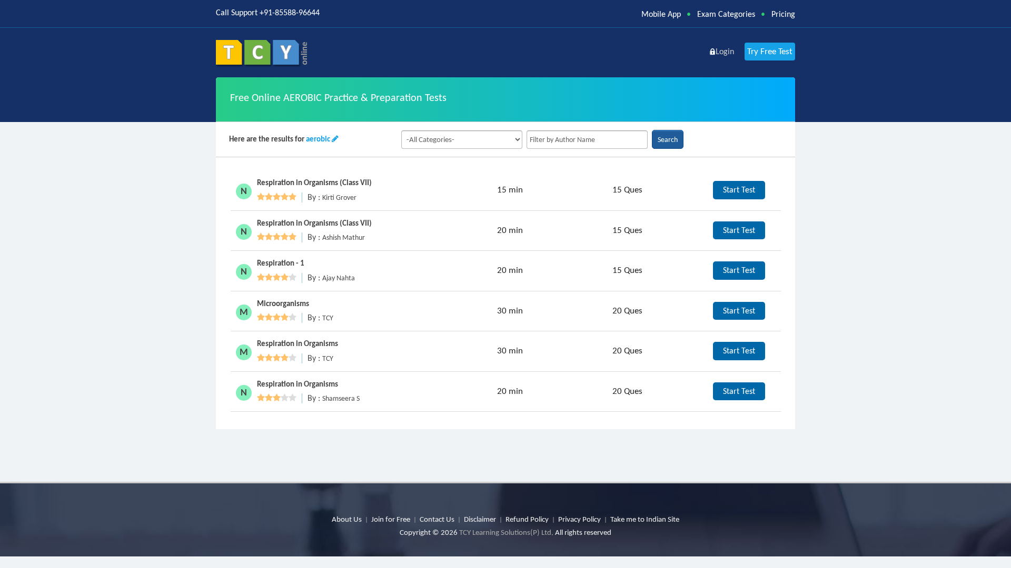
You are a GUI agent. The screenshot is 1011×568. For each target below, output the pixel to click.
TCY (327, 317)
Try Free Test (769, 51)
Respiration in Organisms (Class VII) (314, 182)
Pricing (783, 14)
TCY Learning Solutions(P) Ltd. (506, 532)
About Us (347, 519)
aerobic (318, 139)
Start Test (739, 190)
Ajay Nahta (338, 277)
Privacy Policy (579, 519)
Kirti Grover (339, 197)
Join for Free (390, 519)
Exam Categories (726, 14)
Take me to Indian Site (644, 519)
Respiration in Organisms (297, 343)
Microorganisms (283, 303)
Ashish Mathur (343, 237)
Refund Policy (527, 519)
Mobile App (661, 14)
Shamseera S (341, 398)
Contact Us (437, 519)
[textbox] (587, 139)
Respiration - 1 (280, 263)
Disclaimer (480, 519)
